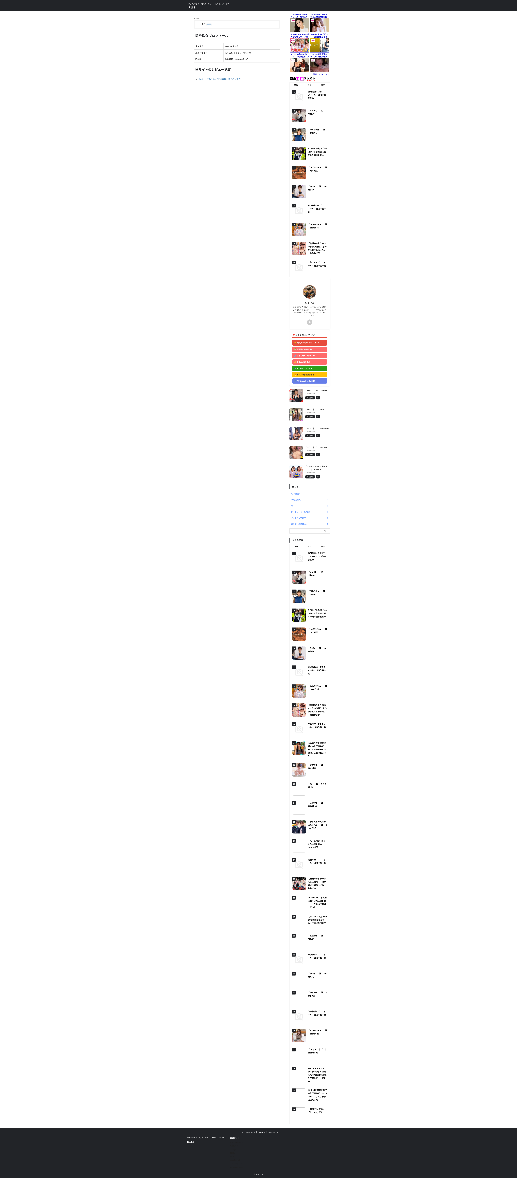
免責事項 (261, 1132)
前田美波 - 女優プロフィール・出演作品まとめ (317, 94)
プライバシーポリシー (247, 1132)
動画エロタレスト (321, 74)
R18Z (191, 7)
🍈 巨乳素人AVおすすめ (303, 349)
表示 (209, 24)
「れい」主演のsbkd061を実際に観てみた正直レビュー (223, 79)
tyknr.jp (233, 1149)
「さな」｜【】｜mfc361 (316, 447)
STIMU (232, 1153)
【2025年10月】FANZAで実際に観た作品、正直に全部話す (317, 919)
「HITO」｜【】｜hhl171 (316, 390)
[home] (309, 322)
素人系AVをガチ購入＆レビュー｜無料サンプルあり (206, 1137)
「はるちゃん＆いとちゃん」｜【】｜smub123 (317, 468)
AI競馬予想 (234, 1146)
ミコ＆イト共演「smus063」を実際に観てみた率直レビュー (317, 151)
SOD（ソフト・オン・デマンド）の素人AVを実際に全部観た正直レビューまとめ (317, 1075)
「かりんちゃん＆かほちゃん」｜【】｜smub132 (317, 824)
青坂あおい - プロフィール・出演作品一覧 (317, 208)
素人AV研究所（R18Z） (239, 1142)
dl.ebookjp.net (236, 1163)
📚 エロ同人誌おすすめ (303, 368)
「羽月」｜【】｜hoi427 (315, 409)
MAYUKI (233, 1156)
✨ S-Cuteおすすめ (302, 362)
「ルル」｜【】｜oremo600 (317, 428)
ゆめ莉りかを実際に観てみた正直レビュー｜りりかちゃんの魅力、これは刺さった (317, 749)
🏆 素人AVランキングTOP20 (306, 342)
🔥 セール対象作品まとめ (304, 374)
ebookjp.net (235, 1160)
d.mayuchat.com (236, 1167)
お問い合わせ (273, 1132)
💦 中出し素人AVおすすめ (304, 355)
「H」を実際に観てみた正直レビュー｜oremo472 (317, 843)
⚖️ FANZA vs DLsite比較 (304, 381)
